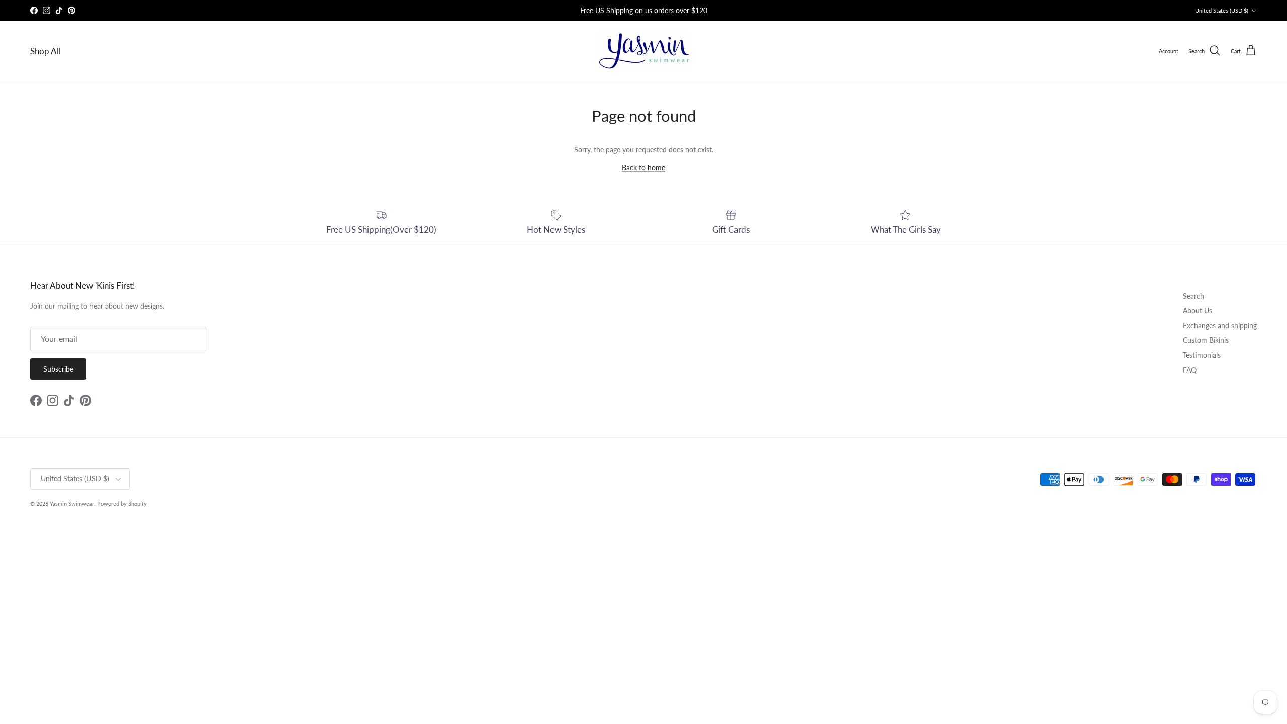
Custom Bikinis (1206, 340)
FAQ (1190, 370)
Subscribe (58, 369)
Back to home (643, 167)
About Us (1197, 310)
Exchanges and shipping (1220, 325)
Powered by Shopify (122, 503)
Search (1193, 296)
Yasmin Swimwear (72, 503)
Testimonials (1202, 355)
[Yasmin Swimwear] (643, 51)
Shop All (45, 51)
